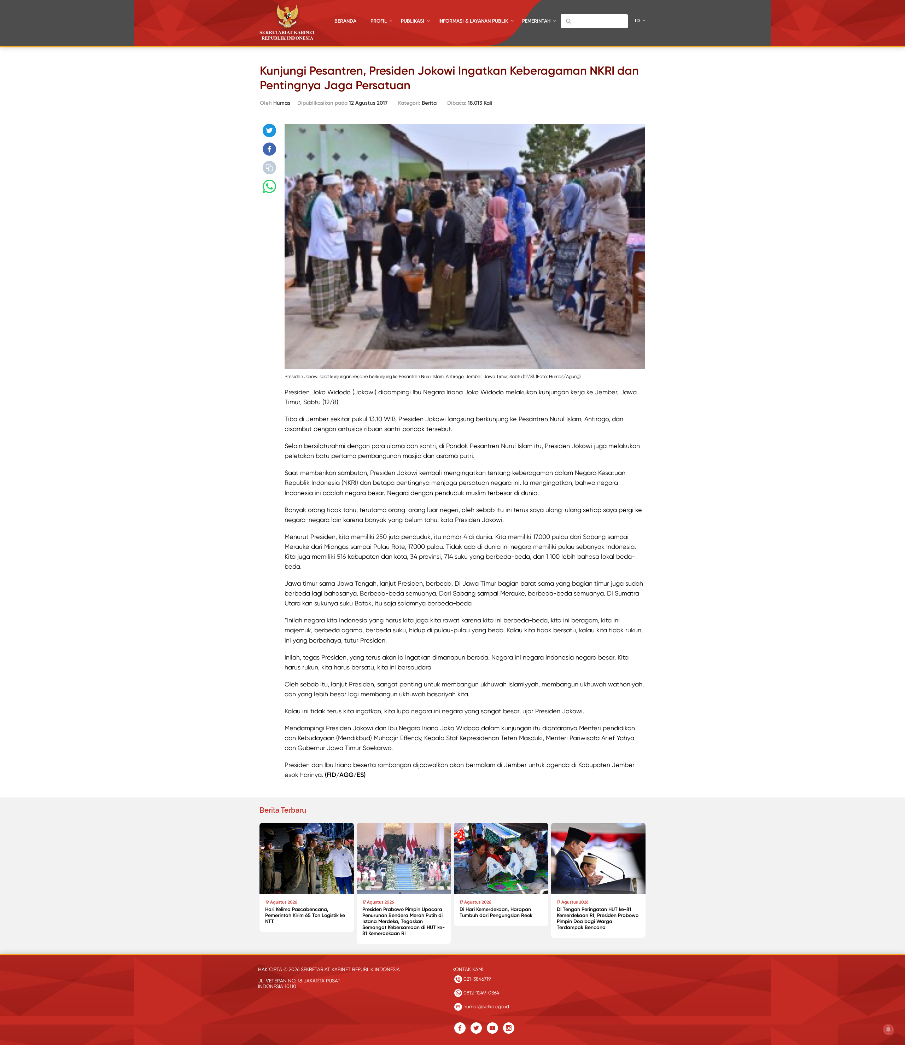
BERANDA (345, 21)
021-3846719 (476, 979)
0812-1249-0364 (480, 992)
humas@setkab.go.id (485, 1006)
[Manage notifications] (888, 1029)
